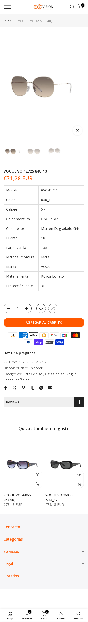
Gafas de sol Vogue (61, 374)
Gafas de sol (33, 374)
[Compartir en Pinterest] (23, 388)
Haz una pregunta (19, 353)
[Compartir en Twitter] (14, 388)
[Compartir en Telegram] (41, 388)
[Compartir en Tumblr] (32, 388)
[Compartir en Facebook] (6, 388)
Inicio (8, 21)
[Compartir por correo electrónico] (50, 388)
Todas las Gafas (17, 378)
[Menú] (12, 7)
